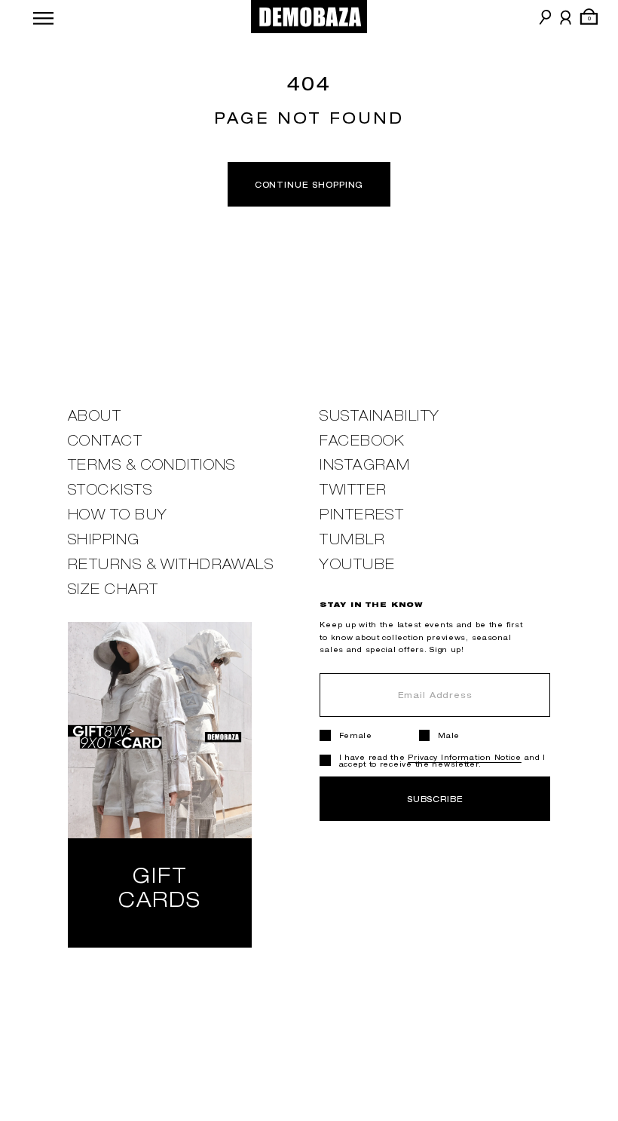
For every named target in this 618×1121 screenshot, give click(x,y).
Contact (105, 441)
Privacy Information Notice (465, 757)
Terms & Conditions (152, 465)
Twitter (353, 490)
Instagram (365, 465)
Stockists (110, 490)
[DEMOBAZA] (309, 16)
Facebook (362, 441)
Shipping (104, 539)
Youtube (357, 564)
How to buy (117, 514)
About (94, 416)
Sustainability (379, 416)
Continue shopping (309, 184)
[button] (43, 16)
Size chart (113, 589)
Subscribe (435, 799)
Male (449, 735)
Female (355, 735)
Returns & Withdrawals (171, 564)
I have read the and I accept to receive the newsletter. (442, 760)
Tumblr (352, 539)
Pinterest (362, 514)
